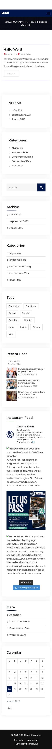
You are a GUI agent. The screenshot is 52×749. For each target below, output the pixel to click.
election (28, 320)
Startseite (19, 740)
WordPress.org (17, 635)
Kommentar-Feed (19, 628)
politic (23, 327)
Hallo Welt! (13, 49)
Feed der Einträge (19, 621)
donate (25, 313)
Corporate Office (21, 161)
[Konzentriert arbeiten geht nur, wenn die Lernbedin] (25, 554)
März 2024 (17, 110)
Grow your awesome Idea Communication (31, 393)
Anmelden (15, 614)
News (11, 327)
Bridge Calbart (20, 152)
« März (10, 708)
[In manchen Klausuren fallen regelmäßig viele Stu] (25, 510)
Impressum (32, 740)
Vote (11, 334)
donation (13, 320)
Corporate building (22, 156)
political (36, 327)
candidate (31, 306)
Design (12, 313)
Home (33, 21)
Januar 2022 (18, 119)
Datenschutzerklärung (27, 743)
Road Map (17, 165)
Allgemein (17, 148)
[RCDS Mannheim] (26, 4)
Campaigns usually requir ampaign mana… (31, 370)
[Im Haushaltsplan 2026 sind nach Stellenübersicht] (25, 466)
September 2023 (21, 115)
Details (11, 73)
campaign (14, 306)
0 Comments (25, 54)
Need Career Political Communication (29, 381)
